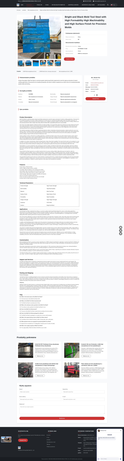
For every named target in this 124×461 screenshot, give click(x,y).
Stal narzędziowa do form (33, 10)
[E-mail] (120, 227)
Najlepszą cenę (40, 356)
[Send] (121, 459)
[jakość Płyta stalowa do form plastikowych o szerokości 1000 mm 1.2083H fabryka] (71, 369)
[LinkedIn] (97, 95)
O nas (47, 4)
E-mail (64, 396)
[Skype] (120, 230)
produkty (24, 10)
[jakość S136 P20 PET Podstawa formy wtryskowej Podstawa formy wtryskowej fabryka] (25, 350)
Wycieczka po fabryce (58, 4)
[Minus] (121, 430)
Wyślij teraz (62, 418)
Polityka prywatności (51, 446)
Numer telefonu (22, 396)
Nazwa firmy (65, 389)
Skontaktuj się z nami (88, 4)
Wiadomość (22, 404)
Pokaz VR (39, 4)
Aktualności (101, 4)
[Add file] (98, 459)
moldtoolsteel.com (90, 435)
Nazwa (21, 389)
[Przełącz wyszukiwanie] (108, 5)
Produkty (29, 4)
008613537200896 (94, 84)
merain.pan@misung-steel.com (100, 1)
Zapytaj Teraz (95, 98)
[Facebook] (94, 95)
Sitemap (48, 444)
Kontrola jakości (73, 4)
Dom (22, 4)
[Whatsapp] (120, 233)
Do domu (19, 10)
